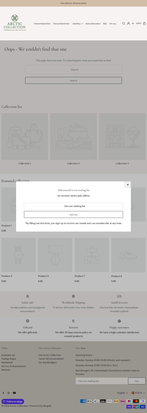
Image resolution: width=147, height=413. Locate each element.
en (133, 23)
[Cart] (144, 23)
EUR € (138, 23)
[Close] (127, 184)
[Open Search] (123, 23)
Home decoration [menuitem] (93, 23)
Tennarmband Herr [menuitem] (61, 23)
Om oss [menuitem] (113, 23)
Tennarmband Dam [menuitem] (42, 23)
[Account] (128, 23)
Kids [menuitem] (105, 23)
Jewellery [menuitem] (76, 23)
